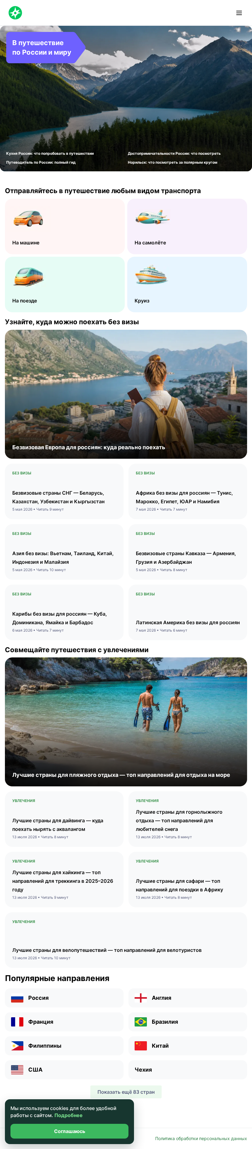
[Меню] (239, 13)
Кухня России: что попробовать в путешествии (50, 153)
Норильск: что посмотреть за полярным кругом (172, 162)
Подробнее (68, 1115)
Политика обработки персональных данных (201, 1138)
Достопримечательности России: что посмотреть (174, 153)
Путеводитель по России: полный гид (41, 162)
